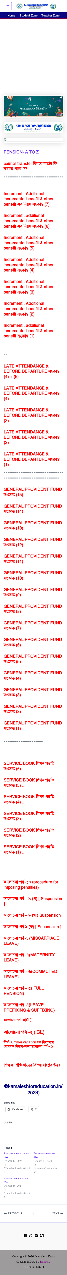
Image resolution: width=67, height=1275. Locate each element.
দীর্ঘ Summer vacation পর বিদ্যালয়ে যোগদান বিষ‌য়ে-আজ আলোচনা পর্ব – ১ (29, 1044)
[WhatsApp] (30, 1235)
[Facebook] (25, 1235)
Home (11, 15)
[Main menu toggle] (8, 6)
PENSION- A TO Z (21, 151)
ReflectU (45, 1261)
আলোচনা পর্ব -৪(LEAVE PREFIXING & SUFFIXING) (29, 1007)
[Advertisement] (33, 54)
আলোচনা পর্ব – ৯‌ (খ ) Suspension (32, 915)
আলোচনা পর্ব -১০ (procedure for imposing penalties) (31, 884)
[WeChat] (42, 1235)
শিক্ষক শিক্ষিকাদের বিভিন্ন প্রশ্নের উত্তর (32, 1065)
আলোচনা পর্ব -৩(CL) (17, 1020)
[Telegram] (36, 1235)
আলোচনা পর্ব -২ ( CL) (24, 1032)
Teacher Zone (50, 15)
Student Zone (30, 15)
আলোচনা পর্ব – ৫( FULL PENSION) (24, 991)
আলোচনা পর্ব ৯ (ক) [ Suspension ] (32, 926)
